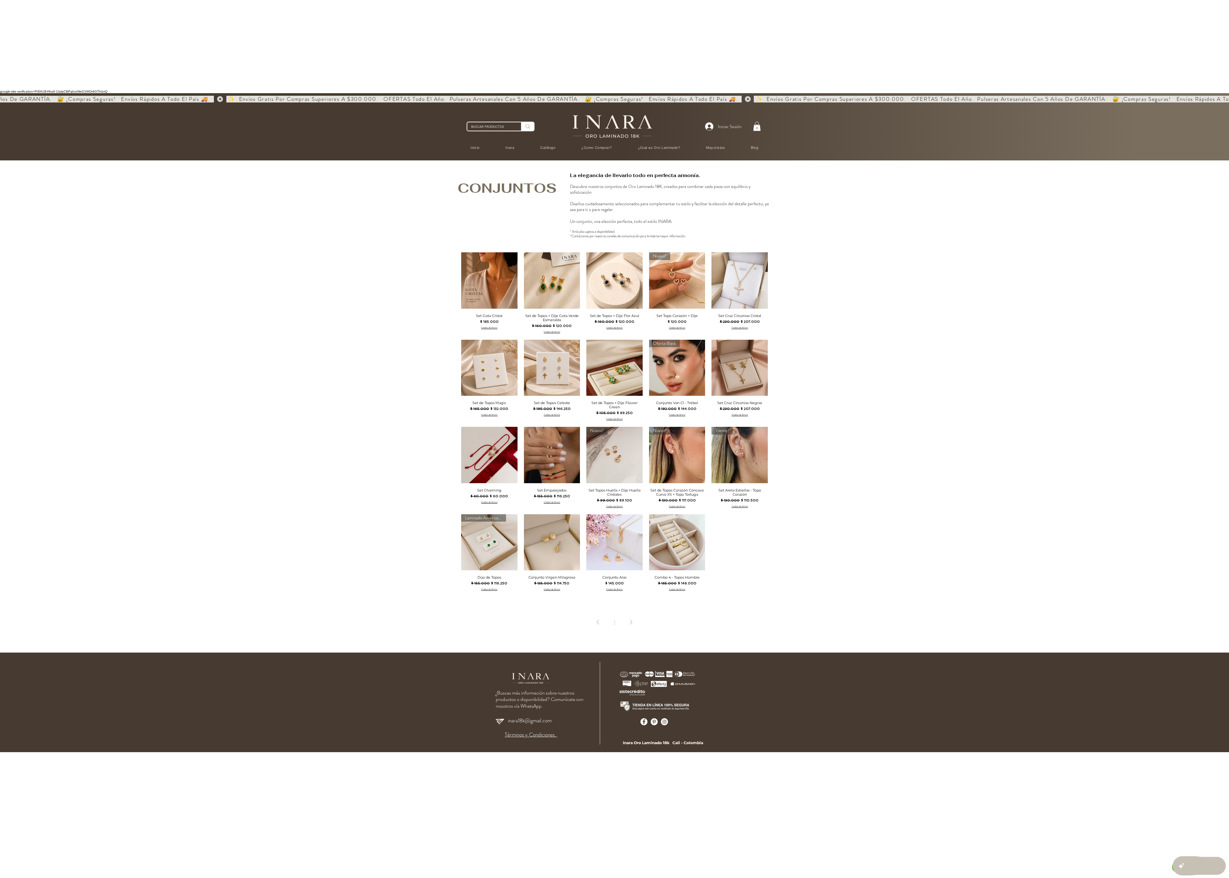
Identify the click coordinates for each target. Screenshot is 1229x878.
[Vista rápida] (489, 280)
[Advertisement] (192, 45)
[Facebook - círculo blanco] (643, 721)
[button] (757, 126)
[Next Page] (631, 622)
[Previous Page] (598, 622)
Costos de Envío (489, 328)
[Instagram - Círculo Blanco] (664, 721)
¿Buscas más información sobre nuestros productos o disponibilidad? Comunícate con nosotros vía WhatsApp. (539, 699)
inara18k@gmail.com (530, 720)
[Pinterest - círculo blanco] (654, 721)
